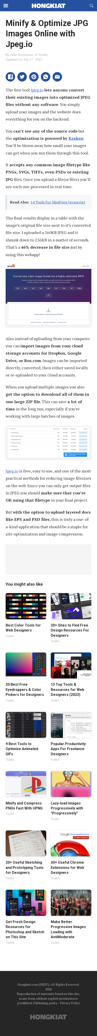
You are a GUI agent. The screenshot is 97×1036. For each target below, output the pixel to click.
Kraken (76, 138)
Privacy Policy (70, 1003)
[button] (10, 77)
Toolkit (42, 54)
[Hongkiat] (48, 5)
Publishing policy (45, 1003)
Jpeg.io (37, 90)
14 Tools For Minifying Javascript (57, 202)
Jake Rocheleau (21, 54)
